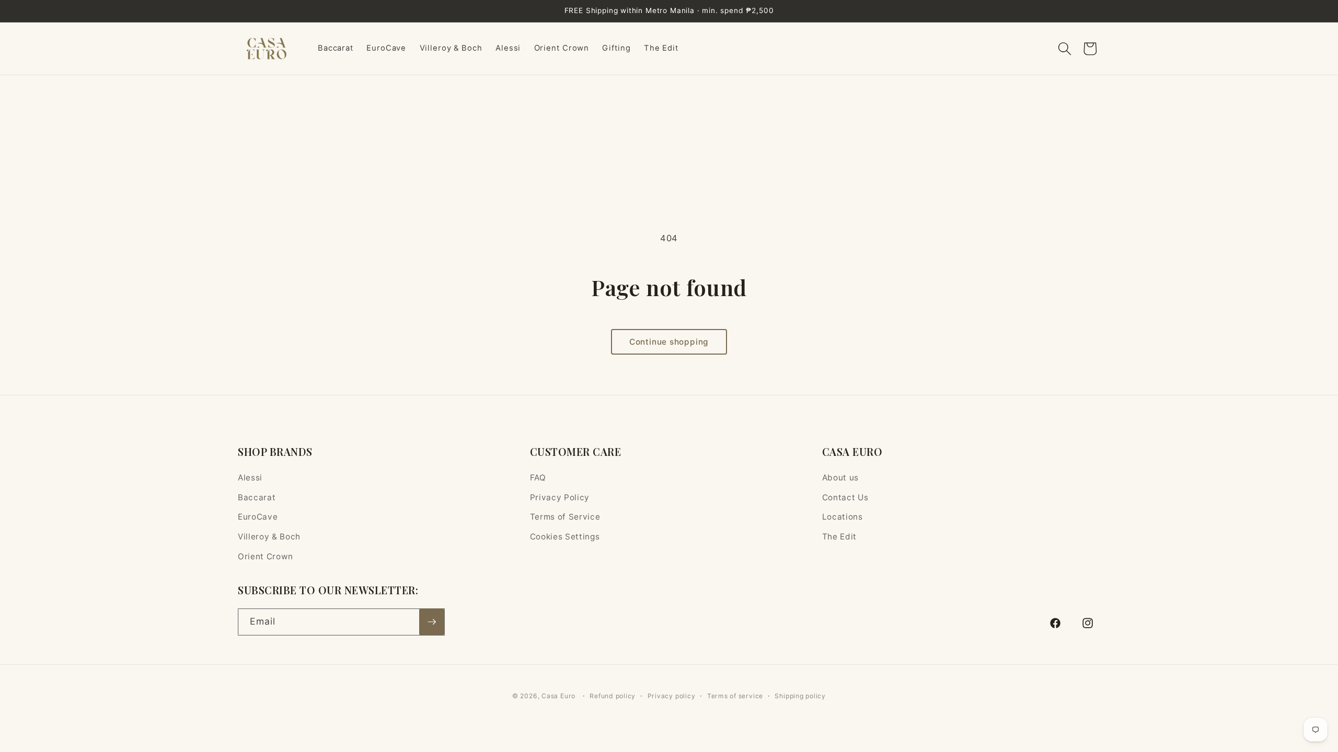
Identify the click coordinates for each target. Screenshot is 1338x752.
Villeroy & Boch (269, 537)
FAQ (538, 478)
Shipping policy (800, 696)
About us (840, 478)
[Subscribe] (431, 622)
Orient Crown (265, 556)
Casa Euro (558, 696)
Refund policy (613, 696)
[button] (1064, 48)
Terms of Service (565, 517)
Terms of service (735, 696)
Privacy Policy (560, 497)
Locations (842, 517)
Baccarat (256, 497)
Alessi (250, 478)
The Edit (839, 537)
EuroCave (258, 517)
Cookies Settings (565, 537)
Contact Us (845, 497)
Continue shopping (669, 342)
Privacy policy (672, 696)
